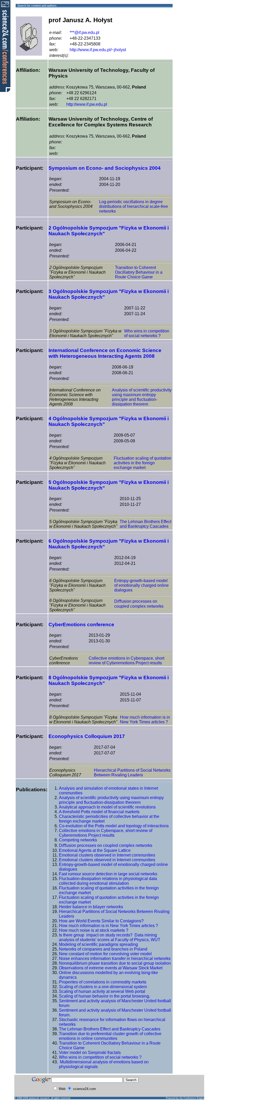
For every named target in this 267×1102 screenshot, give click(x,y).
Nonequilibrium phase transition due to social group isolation (115, 963)
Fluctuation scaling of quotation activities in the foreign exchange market (142, 463)
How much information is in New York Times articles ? (145, 719)
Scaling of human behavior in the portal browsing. (104, 996)
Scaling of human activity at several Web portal (102, 991)
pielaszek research (39, 1098)
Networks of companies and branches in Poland (103, 949)
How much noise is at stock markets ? (93, 930)
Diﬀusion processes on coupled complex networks (105, 845)
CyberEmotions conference (81, 624)
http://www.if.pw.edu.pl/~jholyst (98, 50)
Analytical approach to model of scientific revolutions (107, 807)
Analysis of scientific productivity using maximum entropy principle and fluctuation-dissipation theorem (142, 397)
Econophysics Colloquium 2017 (86, 736)
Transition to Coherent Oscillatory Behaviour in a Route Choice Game (138, 272)
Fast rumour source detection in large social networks (108, 874)
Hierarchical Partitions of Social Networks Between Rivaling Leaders (132, 772)
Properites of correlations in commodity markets (102, 982)
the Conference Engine (191, 1098)
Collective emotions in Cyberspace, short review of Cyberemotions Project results (126, 660)
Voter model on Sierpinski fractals (90, 1052)
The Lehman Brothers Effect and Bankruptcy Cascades (145, 524)
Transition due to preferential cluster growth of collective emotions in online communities (110, 1036)
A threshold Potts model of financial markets (99, 812)
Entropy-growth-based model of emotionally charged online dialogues (141, 585)
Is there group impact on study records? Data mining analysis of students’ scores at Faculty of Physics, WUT (109, 937)
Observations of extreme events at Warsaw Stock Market (110, 968)
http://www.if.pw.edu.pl (86, 104)
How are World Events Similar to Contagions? (101, 921)
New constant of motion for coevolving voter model (105, 954)
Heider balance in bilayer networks (91, 907)
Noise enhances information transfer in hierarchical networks (115, 958)
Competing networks (78, 840)
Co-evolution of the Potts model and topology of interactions (114, 826)
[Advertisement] (191, 24)
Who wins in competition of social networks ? (146, 333)
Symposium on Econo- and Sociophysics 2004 (104, 168)
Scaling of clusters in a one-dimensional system (103, 986)
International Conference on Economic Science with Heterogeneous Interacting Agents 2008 (104, 353)
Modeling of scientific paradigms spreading (98, 944)
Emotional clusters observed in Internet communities (107, 855)
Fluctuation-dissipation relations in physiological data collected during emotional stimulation (108, 881)
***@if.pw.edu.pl (84, 32)
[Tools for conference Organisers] (5, 45)
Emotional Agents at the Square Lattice (95, 850)
